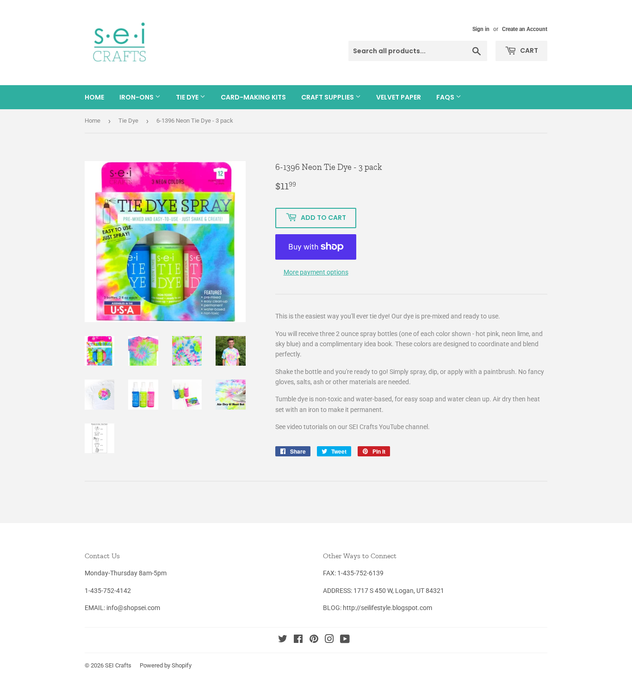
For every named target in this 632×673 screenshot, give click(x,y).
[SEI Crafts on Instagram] (329, 640)
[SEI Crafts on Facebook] (298, 640)
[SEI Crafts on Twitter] (282, 640)
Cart (528, 50)
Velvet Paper (398, 97)
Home (94, 97)
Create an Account (524, 29)
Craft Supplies (328, 97)
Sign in (480, 29)
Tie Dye (188, 97)
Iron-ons (137, 97)
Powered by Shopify (166, 665)
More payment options (316, 272)
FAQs (446, 97)
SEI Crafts (118, 665)
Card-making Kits (253, 97)
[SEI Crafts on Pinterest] (314, 640)
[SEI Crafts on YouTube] (345, 640)
